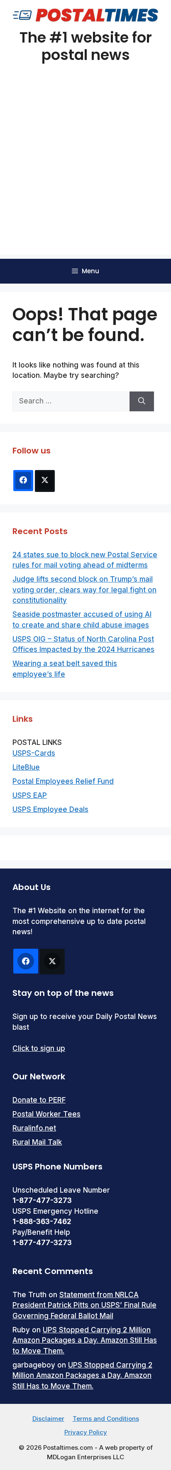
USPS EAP (29, 795)
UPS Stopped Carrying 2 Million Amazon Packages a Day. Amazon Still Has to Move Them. (84, 1340)
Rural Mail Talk (37, 1142)
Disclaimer (48, 1418)
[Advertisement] (85, 169)
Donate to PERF (39, 1100)
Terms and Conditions (106, 1418)
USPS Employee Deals (50, 809)
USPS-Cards (33, 753)
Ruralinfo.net (34, 1128)
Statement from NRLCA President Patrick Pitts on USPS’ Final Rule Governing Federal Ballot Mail (84, 1305)
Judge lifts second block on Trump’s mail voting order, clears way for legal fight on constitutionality (84, 589)
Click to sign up (38, 1048)
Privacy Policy (85, 1432)
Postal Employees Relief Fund (63, 781)
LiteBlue (26, 767)
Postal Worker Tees (46, 1114)
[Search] (141, 401)
